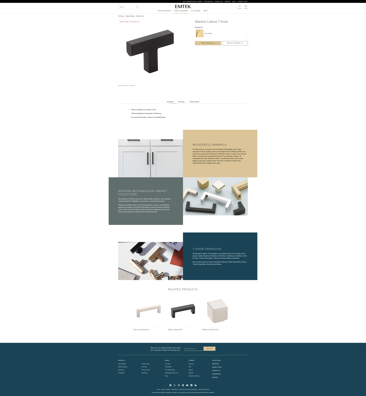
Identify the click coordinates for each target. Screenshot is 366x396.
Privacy (158, 389)
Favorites (215, 364)
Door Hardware (122, 364)
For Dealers (208, 1)
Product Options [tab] (194, 102)
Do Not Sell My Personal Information (188, 389)
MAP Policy (174, 389)
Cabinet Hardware (130, 16)
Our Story (167, 364)
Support (228, 1)
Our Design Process (170, 370)
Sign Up (209, 348)
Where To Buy (243, 1)
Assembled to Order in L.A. (172, 373)
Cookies (168, 389)
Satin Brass (144, 373)
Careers (215, 377)
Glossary (191, 370)
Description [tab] (170, 102)
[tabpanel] (183, 115)
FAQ (190, 366)
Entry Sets (144, 366)
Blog (234, 1)
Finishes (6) (198, 27)
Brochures (191, 364)
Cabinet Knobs (140, 16)
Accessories (121, 370)
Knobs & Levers (146, 364)
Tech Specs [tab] (181, 102)
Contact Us (219, 1)
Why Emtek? (168, 366)
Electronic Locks (146, 370)
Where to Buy (217, 367)
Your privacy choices (204, 389)
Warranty (191, 373)
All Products (121, 16)
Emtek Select (121, 373)
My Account (216, 360)
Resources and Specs (194, 376)
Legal (163, 389)
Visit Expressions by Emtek (192, 1)
